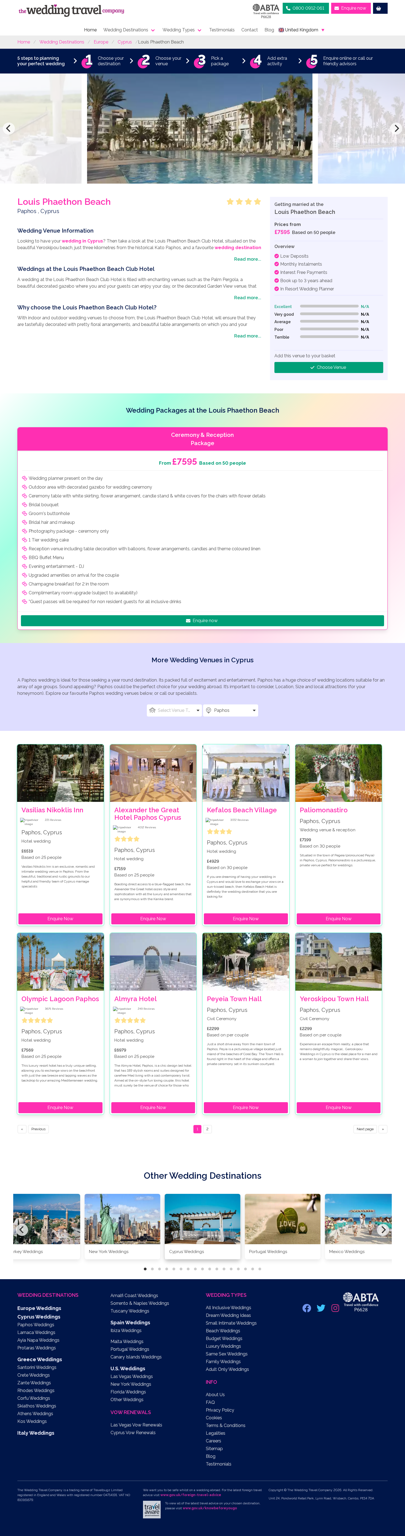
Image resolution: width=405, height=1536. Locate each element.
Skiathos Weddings (36, 1406)
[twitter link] (321, 1309)
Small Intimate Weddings (231, 1323)
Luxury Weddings (223, 1346)
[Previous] (9, 128)
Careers (213, 1441)
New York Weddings (130, 1384)
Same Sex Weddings (227, 1354)
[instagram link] (336, 1309)
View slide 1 (145, 1269)
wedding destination (238, 247)
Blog (269, 29)
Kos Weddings (32, 1421)
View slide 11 (216, 1269)
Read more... (247, 259)
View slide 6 (181, 1269)
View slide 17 (259, 1269)
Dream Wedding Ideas (228, 1315)
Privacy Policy (220, 1410)
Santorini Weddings (36, 1367)
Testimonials (222, 29)
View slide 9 (202, 1269)
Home (90, 29)
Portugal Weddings (129, 1349)
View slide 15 (245, 1269)
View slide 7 (188, 1269)
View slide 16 (252, 1269)
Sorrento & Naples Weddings (139, 1303)
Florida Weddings (128, 1392)
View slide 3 (159, 1269)
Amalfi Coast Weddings (134, 1295)
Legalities (215, 1433)
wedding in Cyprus (82, 241)
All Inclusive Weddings (228, 1307)
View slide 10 (209, 1269)
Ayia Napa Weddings (38, 1340)
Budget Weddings (224, 1338)
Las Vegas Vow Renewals (136, 1425)
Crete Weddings (33, 1375)
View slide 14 (238, 1269)
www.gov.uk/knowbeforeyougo (210, 1508)
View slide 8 (195, 1269)
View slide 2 (152, 1269)
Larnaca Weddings (36, 1332)
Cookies (214, 1417)
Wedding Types (179, 29)
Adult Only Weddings (227, 1369)
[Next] (396, 128)
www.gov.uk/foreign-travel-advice (190, 1495)
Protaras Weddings (36, 1347)
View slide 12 (224, 1269)
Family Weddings (223, 1361)
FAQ (210, 1402)
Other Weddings (127, 1399)
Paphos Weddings (35, 1324)
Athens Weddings (35, 1413)
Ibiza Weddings (126, 1330)
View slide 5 (173, 1269)
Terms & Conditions (225, 1425)
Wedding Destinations (125, 29)
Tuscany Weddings (129, 1311)
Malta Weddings (127, 1341)
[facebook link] (307, 1309)
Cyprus (125, 42)
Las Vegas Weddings (131, 1376)
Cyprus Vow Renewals (133, 1432)
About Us (215, 1394)
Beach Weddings (223, 1330)
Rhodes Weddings (36, 1390)
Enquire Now (60, 918)
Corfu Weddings (33, 1398)
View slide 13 (231, 1269)
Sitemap (214, 1448)
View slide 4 (166, 1269)
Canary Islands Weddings (136, 1357)
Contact (249, 29)
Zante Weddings (34, 1382)
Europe (101, 42)
